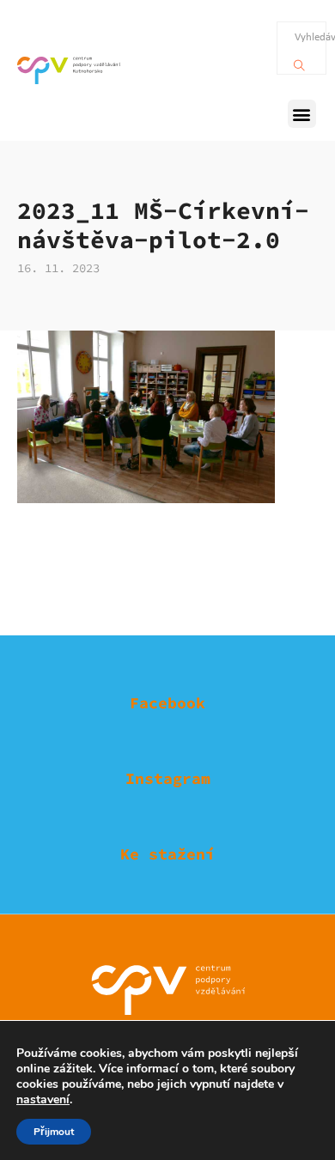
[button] (302, 114)
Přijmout (54, 1132)
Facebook (167, 703)
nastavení (43, 1100)
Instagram (167, 778)
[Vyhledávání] (299, 61)
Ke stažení (167, 854)
